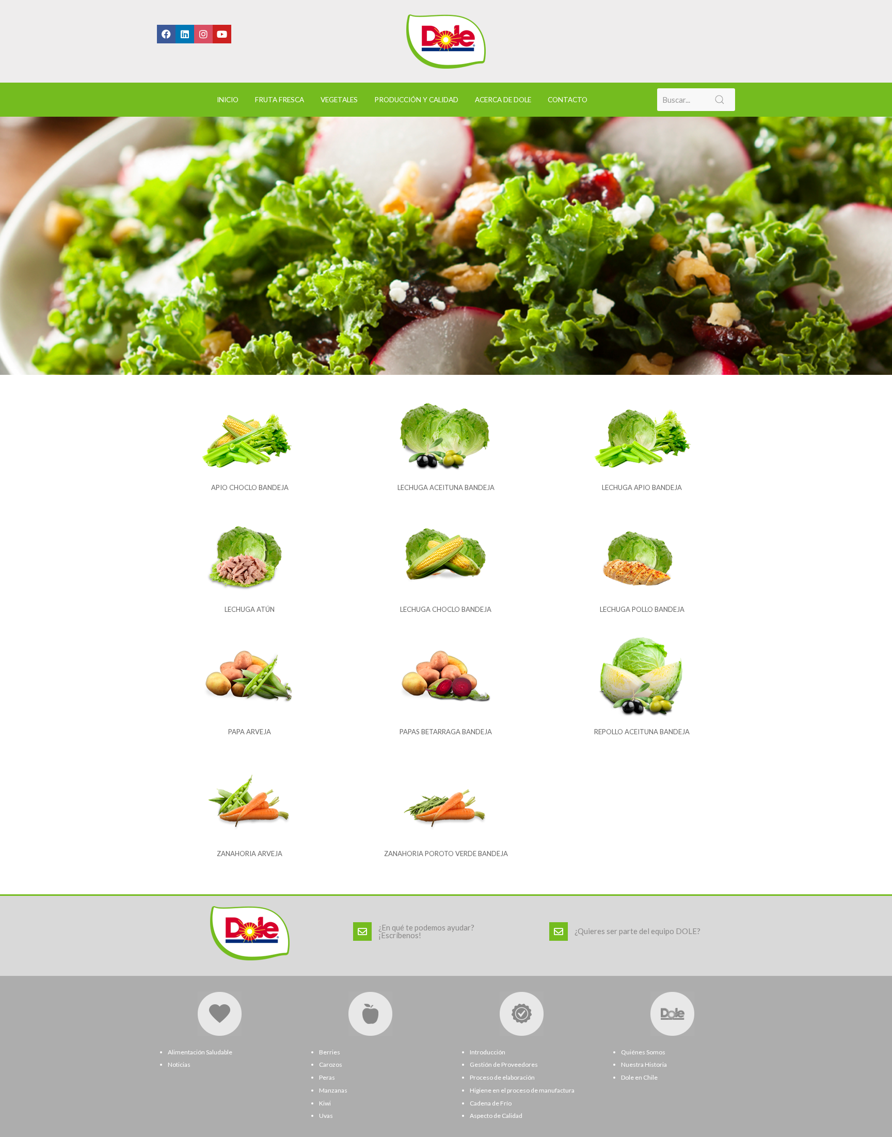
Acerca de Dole (503, 100)
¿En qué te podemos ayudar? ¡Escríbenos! (426, 931)
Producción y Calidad (416, 100)
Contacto (567, 100)
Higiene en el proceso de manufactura (522, 1090)
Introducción (487, 1052)
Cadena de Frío (491, 1103)
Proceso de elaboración (502, 1077)
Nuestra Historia (644, 1064)
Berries (329, 1052)
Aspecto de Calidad (496, 1115)
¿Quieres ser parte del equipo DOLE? (637, 931)
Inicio (227, 100)
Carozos (330, 1064)
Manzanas (333, 1090)
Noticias (179, 1064)
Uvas (326, 1115)
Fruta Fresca (279, 100)
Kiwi (325, 1103)
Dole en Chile (639, 1077)
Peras (327, 1077)
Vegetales (339, 100)
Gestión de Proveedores (504, 1064)
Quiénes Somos (643, 1052)
